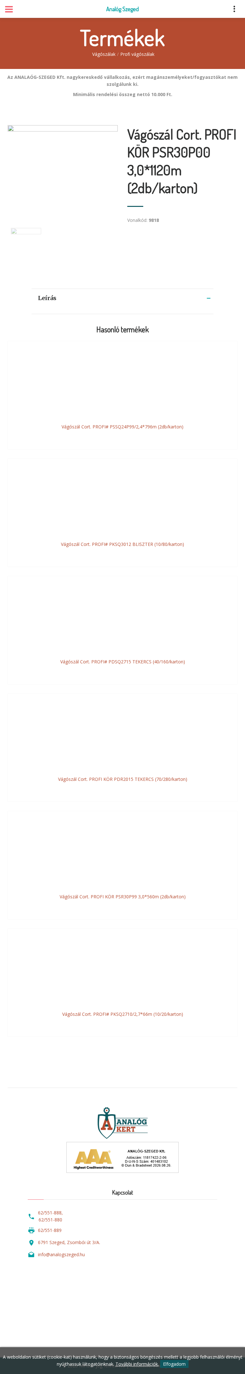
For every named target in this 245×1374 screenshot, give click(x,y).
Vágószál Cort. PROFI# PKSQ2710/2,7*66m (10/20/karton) (122, 1014)
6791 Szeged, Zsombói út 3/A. (69, 1242)
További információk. (137, 1364)
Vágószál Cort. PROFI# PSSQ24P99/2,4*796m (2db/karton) (122, 427)
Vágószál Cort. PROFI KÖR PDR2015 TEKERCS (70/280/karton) (122, 779)
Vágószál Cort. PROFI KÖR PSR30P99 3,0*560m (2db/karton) (123, 897)
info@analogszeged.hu (61, 1254)
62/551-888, (50, 1213)
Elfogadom (174, 1364)
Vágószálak (103, 54)
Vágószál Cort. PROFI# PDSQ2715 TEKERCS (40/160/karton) (122, 662)
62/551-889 (50, 1230)
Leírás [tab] (47, 298)
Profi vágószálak (137, 54)
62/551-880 (50, 1220)
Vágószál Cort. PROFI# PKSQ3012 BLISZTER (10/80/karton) (122, 544)
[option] (63, 170)
